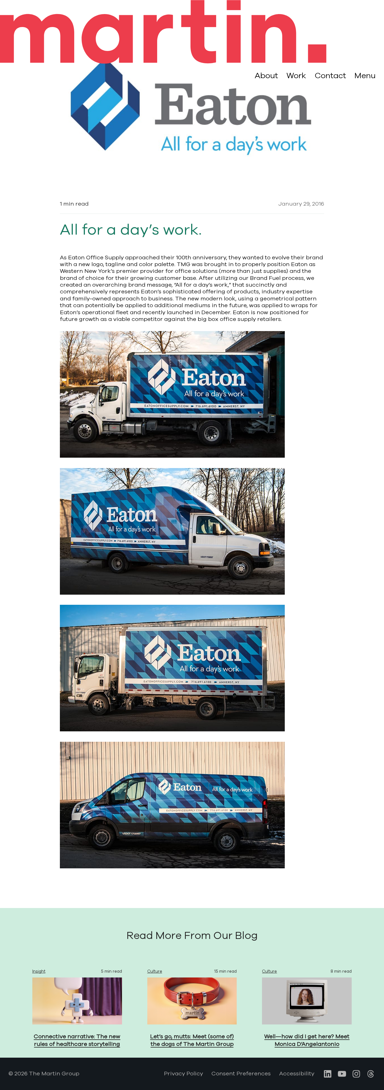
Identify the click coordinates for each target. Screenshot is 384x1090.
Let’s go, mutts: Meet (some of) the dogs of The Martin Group (192, 1040)
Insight (39, 971)
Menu (365, 76)
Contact (330, 75)
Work (296, 75)
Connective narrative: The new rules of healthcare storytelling (77, 1040)
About (266, 75)
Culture (154, 971)
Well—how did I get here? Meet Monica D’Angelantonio (306, 1040)
